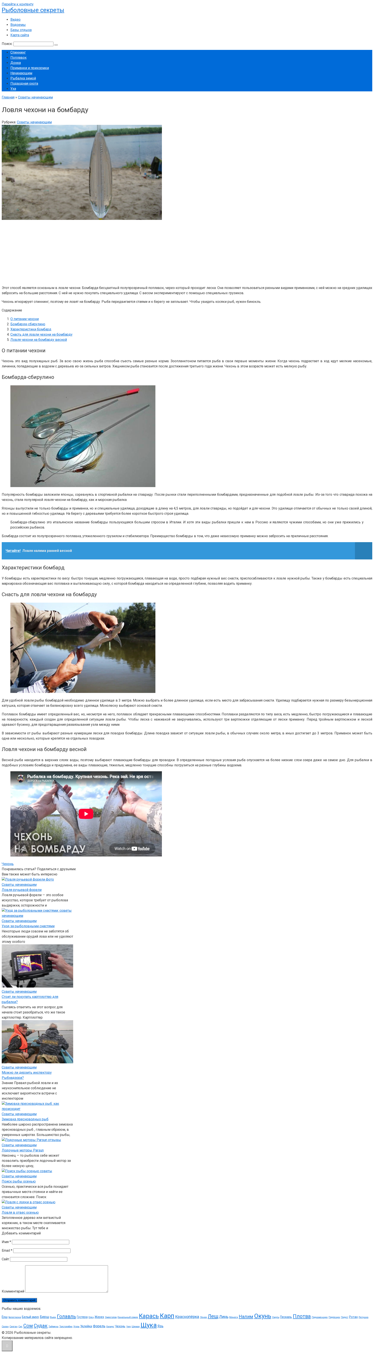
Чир (128, 1326)
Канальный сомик (128, 1317)
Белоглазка (14, 1317)
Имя (6, 1242)
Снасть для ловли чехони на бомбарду (41, 334)
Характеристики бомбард (30, 329)
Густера (82, 1317)
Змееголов (111, 1317)
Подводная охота (24, 83)
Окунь (262, 1316)
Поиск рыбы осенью (19, 1181)
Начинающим (21, 73)
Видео (15, 19)
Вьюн (53, 1317)
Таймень (53, 1326)
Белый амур (30, 1317)
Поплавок (18, 58)
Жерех (99, 1317)
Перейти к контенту (18, 4)
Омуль (275, 1317)
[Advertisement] (131, 251)
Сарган (14, 1326)
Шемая (136, 1326)
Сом (28, 1325)
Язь (160, 1326)
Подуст (344, 1317)
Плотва (302, 1316)
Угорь (76, 1326)
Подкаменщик (320, 1317)
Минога (233, 1317)
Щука (148, 1325)
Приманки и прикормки (29, 68)
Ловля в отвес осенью (20, 1212)
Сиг (20, 1326)
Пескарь (286, 1317)
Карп (167, 1316)
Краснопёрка (187, 1316)
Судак (41, 1326)
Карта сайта (19, 35)
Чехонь (8, 864)
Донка (15, 63)
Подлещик (334, 1317)
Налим (246, 1316)
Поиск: (7, 44)
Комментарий (13, 1291)
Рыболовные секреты (33, 10)
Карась (149, 1316)
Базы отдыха (21, 30)
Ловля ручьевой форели (22, 890)
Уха (13, 89)
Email (7, 1250)
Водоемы (18, 25)
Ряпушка (363, 1317)
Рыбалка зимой (23, 78)
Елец (91, 1317)
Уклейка (86, 1326)
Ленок (203, 1317)
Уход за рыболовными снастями (28, 926)
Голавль (66, 1316)
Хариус (110, 1326)
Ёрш (5, 1317)
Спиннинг (18, 52)
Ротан (353, 1317)
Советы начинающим (34, 122)
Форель (99, 1326)
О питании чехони (24, 319)
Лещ (213, 1316)
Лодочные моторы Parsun (23, 1150)
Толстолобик (66, 1326)
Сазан (5, 1326)
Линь (223, 1316)
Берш (44, 1317)
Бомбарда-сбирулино (27, 324)
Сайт (5, 1259)
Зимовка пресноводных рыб (25, 1119)
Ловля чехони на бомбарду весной (38, 340)
